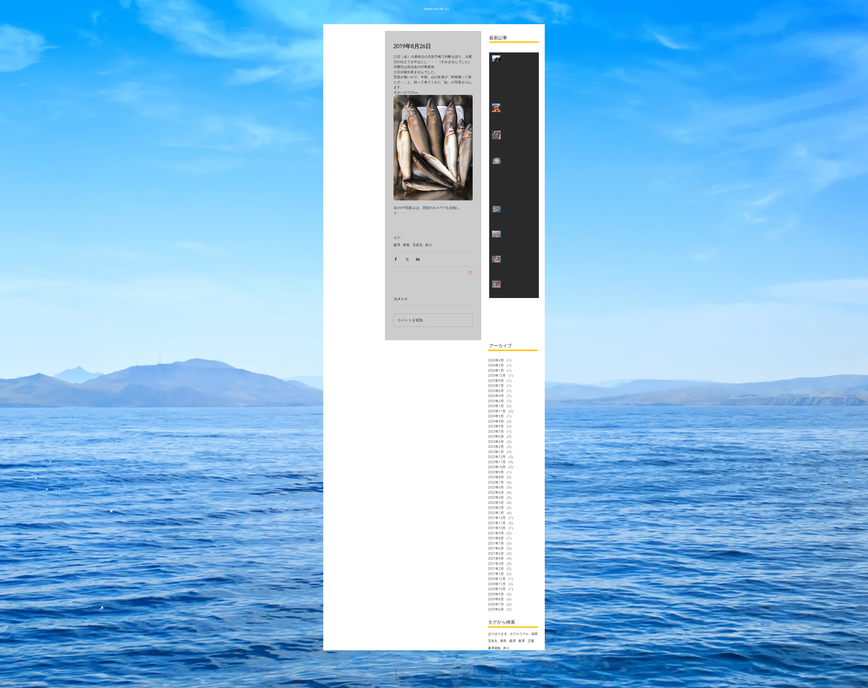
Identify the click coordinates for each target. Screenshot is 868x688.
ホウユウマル (519, 634)
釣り (428, 245)
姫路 (534, 634)
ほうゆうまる (497, 634)
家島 (406, 245)
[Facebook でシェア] (396, 259)
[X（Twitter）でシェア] (407, 259)
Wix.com (464, 685)
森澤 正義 (526, 641)
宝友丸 (418, 245)
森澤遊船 (494, 648)
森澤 (397, 245)
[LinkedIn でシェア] (418, 259)
